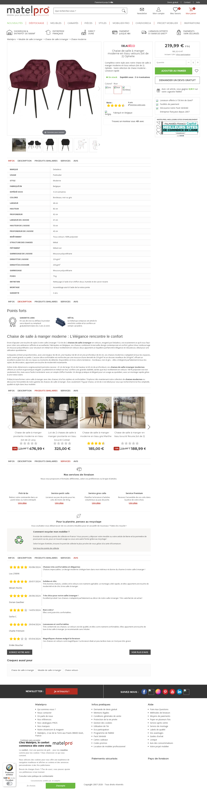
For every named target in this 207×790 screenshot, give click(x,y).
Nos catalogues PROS (47, 722)
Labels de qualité (157, 729)
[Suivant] (99, 89)
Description (25, 161)
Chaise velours (71, 670)
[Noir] (118, 90)
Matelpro (11, 39)
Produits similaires (46, 161)
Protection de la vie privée (105, 719)
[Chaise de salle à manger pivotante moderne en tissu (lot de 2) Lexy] (28, 412)
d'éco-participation (183, 54)
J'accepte (60, 786)
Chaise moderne (78, 39)
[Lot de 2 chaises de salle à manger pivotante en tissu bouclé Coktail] (62, 412)
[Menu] (14, 764)
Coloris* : (111, 83)
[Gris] (109, 90)
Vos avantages (156, 733)
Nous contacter (44, 712)
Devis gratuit (172, 2)
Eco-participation (101, 729)
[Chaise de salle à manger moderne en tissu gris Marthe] (96, 412)
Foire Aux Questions (159, 709)
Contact (187, 2)
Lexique (153, 739)
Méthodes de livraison (160, 712)
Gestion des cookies (103, 722)
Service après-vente (159, 722)
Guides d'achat (156, 736)
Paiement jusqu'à (104, 2)
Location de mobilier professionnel (109, 746)
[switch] (9, 783)
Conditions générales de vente (107, 716)
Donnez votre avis (137, 105)
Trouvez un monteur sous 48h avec (128, 121)
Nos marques (43, 726)
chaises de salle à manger (55, 382)
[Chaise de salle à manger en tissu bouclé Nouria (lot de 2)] (129, 412)
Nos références (44, 719)
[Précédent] (9, 89)
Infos (11, 161)
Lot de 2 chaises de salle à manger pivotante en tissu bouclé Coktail (62, 436)
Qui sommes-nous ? (46, 709)
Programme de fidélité (104, 733)
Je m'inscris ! (61, 691)
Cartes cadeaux (101, 739)
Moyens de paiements (160, 716)
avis (130, 102)
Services (65, 161)
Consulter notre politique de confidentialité (36, 776)
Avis (76, 161)
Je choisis (31, 786)
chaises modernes (116, 355)
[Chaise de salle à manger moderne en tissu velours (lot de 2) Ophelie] (19, 145)
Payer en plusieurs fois (160, 719)
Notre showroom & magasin (50, 729)
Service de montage (159, 726)
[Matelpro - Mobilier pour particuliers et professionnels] (28, 11)
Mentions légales (101, 712)
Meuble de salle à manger (30, 39)
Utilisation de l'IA (101, 726)
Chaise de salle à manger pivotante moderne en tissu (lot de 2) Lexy (28, 436)
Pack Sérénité (100, 736)
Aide (198, 2)
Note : (109, 102)
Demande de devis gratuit (105, 709)
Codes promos (100, 743)
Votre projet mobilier (159, 746)
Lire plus (22, 503)
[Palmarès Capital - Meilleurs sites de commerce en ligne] (177, 127)
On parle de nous (45, 716)
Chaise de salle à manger (56, 39)
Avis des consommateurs (161, 743)
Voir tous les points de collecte (46, 548)
